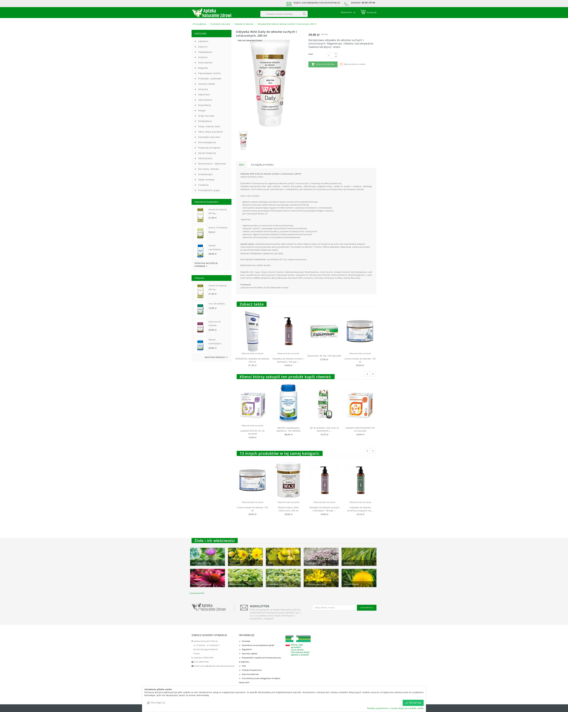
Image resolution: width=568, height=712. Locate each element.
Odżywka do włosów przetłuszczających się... (360, 509)
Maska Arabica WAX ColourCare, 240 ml (288, 509)
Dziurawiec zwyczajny (316, 584)
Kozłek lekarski (313, 563)
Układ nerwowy (206, 179)
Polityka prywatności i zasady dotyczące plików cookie (395, 708)
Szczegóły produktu (262, 164)
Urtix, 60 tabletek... (217, 303)
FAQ (244, 666)
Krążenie (203, 57)
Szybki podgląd (255, 348)
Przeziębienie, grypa (209, 190)
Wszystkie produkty (217, 357)
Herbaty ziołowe (206, 83)
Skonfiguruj (156, 703)
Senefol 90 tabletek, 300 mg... (217, 211)
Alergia (202, 110)
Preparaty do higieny (209, 147)
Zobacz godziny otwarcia (209, 635)
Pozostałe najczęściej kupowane (206, 265)
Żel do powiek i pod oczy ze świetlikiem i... (324, 429)
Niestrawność (205, 62)
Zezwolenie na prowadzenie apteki (258, 645)
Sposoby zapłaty (250, 653)
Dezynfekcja (204, 105)
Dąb (270, 563)
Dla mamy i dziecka (208, 169)
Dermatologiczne (207, 142)
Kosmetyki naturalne (209, 137)
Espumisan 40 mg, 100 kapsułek (324, 355)
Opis (241, 164)
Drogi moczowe (206, 115)
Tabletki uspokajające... (215, 247)
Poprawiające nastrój (209, 73)
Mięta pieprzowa (276, 584)
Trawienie (203, 185)
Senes (233, 563)
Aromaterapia (205, 174)
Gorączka (203, 89)
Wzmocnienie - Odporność (212, 163)
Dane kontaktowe (250, 674)
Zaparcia (202, 46)
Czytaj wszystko (196, 593)
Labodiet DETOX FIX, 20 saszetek (252, 432)
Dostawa (246, 641)
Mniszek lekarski (351, 584)
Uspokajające (205, 52)
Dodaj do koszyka (323, 64)
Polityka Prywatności (252, 670)
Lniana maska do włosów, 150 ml (360, 360)
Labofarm (203, 41)
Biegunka (203, 67)
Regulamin (247, 649)
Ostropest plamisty (201, 563)
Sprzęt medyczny (207, 153)
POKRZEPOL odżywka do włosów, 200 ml (252, 360)
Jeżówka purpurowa (201, 584)
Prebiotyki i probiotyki (209, 78)
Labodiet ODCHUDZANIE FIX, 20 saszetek (360, 429)
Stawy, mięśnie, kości (209, 126)
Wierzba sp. (349, 563)
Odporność (204, 94)
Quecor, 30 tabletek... (218, 227)
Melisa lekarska (237, 584)
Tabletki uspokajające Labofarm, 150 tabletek (288, 429)
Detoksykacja (205, 121)
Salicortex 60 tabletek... (214, 323)
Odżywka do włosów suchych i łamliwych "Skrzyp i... (288, 360)
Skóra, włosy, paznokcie (210, 131)
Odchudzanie (205, 99)
